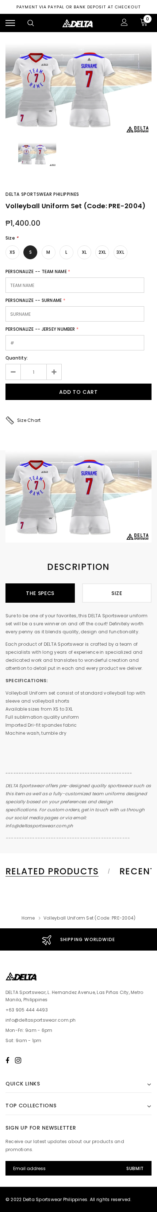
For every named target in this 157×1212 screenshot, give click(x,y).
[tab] (56, 871)
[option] (78, 89)
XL (84, 252)
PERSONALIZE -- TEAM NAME (36, 271)
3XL (120, 252)
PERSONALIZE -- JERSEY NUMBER (40, 329)
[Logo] (77, 23)
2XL (102, 252)
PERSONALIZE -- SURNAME (33, 300)
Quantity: (16, 358)
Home (28, 918)
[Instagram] (18, 1060)
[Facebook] (7, 1060)
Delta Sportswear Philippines (42, 194)
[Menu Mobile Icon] (10, 23)
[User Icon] (124, 23)
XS (12, 252)
